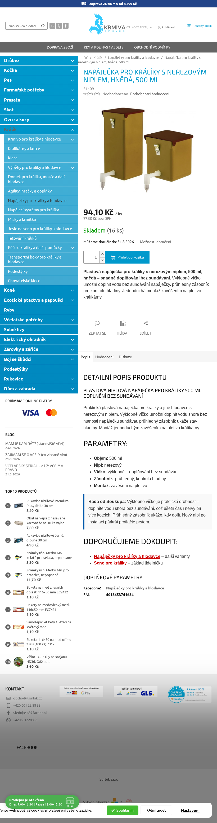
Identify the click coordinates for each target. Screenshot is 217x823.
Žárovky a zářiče (21, 349)
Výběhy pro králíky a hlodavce (34, 167)
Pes (8, 80)
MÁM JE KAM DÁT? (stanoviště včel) (34, 443)
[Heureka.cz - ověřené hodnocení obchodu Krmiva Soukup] (190, 694)
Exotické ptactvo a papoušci (34, 300)
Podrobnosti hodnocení (149, 93)
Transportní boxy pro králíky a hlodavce (34, 259)
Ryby (9, 310)
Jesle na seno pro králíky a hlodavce (40, 228)
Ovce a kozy (16, 119)
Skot (9, 109)
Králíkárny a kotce (24, 148)
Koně (9, 290)
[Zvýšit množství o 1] (102, 254)
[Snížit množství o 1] (102, 260)
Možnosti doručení (155, 241)
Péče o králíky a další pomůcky (35, 247)
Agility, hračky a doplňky (30, 190)
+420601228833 (25, 719)
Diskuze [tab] (125, 356)
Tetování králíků (22, 237)
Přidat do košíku (130, 257)
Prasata (12, 100)
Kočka (10, 70)
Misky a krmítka (22, 219)
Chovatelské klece (24, 280)
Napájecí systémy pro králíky (33, 209)
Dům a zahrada (19, 388)
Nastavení (190, 810)
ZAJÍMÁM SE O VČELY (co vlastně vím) (36, 455)
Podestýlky (18, 271)
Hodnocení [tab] (104, 356)
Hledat (42, 25)
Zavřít (112, 312)
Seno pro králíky (110, 563)
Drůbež (12, 60)
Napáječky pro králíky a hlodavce (37, 200)
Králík (10, 129)
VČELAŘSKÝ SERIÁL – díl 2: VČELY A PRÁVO (34, 468)
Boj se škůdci (17, 359)
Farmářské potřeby (24, 90)
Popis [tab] (85, 356)
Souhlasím (125, 810)
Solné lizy (14, 329)
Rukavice (13, 379)
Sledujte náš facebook (30, 712)
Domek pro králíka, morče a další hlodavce (37, 179)
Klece (12, 157)
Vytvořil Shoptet (96, 802)
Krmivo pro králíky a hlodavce (34, 138)
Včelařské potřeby (23, 319)
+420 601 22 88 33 (26, 705)
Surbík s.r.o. (109, 779)
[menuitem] (60, 47)
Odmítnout (156, 810)
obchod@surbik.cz (27, 698)
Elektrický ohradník (25, 339)
